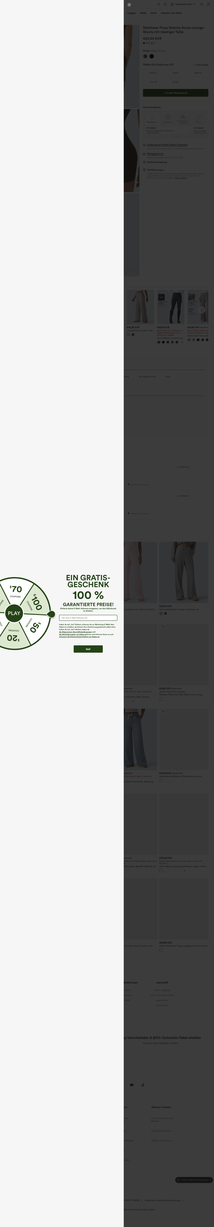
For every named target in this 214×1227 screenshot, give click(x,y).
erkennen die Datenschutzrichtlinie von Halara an (79, 637)
